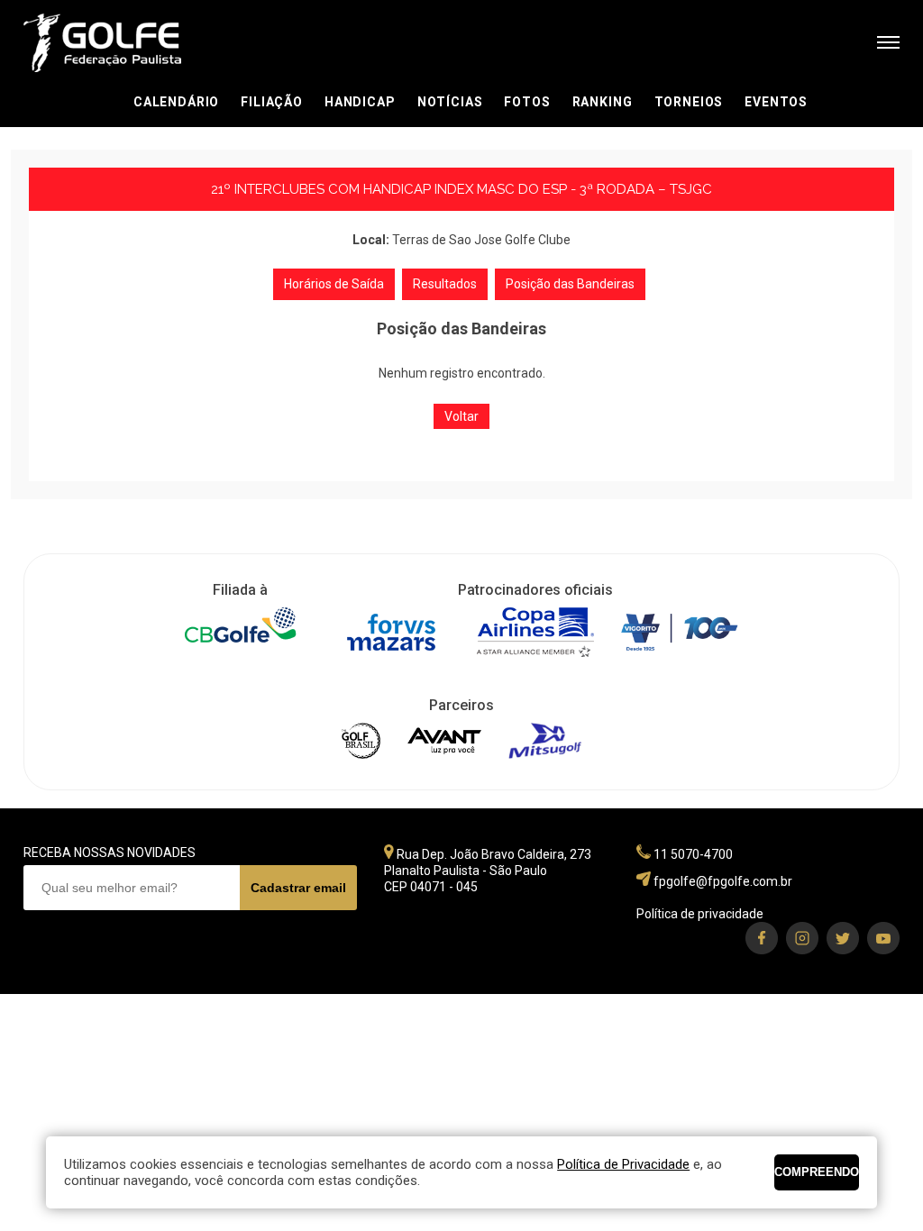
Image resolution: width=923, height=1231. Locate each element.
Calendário (176, 102)
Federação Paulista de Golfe (120, 43)
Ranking (602, 102)
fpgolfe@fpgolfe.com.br (722, 881)
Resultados (445, 284)
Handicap (360, 102)
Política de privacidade (699, 914)
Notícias (450, 102)
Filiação (272, 102)
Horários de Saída (334, 284)
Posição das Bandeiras (570, 284)
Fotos (527, 102)
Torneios (689, 102)
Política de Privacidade (623, 1164)
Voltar (461, 416)
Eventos (776, 102)
